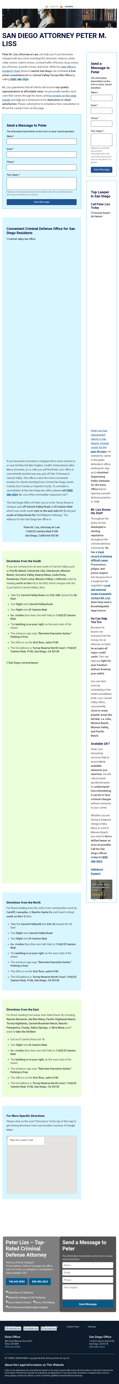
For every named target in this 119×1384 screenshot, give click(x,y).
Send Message (41, 202)
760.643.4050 (17, 1281)
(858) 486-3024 (19, 79)
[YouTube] (49, 1328)
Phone (11, 162)
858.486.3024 (40, 1281)
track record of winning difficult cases (101, 556)
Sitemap (92, 1327)
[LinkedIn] (31, 1328)
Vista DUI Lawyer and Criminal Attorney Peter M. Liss (12, 4)
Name (10, 136)
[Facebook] (13, 1328)
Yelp (18, 99)
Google (6, 99)
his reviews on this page (62, 95)
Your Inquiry (13, 174)
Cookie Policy (73, 1327)
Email (10, 149)
